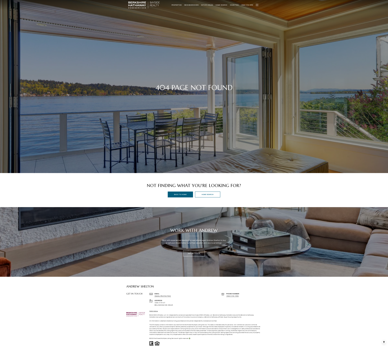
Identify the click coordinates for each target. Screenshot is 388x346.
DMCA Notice (153, 311)
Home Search (208, 194)
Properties (177, 5)
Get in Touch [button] (194, 253)
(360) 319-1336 (232, 296)
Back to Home (180, 194)
